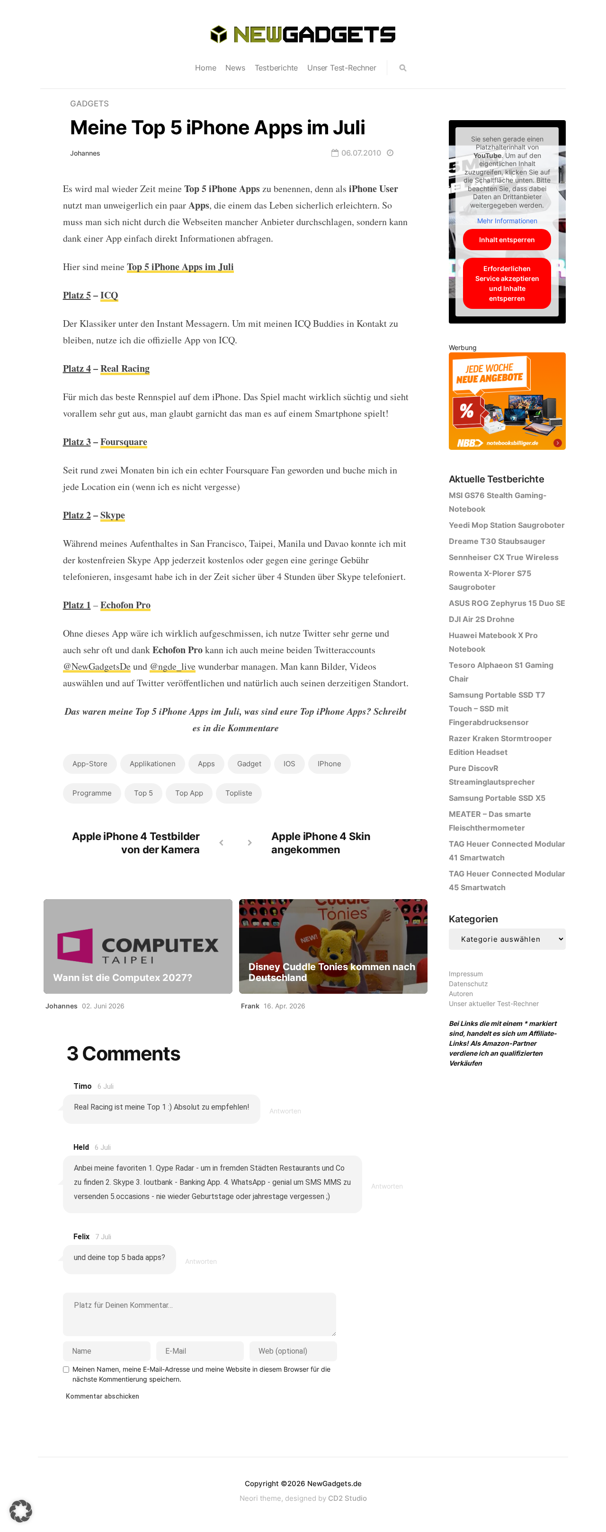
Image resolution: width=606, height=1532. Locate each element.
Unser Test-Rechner (341, 67)
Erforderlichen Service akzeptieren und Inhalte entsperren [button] (507, 283)
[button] (21, 1511)
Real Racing (125, 368)
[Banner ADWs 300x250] (507, 403)
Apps (206, 763)
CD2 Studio (347, 1498)
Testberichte (276, 67)
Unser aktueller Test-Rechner (494, 1003)
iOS (289, 763)
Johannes (85, 153)
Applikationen (153, 763)
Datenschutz (468, 984)
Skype (112, 515)
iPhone (329, 763)
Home (205, 67)
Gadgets (89, 103)
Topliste (238, 792)
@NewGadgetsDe (97, 666)
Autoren (461, 993)
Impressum (466, 974)
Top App (189, 792)
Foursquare (123, 441)
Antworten (285, 1111)
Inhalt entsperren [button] (507, 240)
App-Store (89, 763)
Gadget (249, 763)
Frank (250, 1006)
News (235, 67)
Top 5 (143, 792)
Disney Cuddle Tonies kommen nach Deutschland (332, 972)
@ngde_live (173, 666)
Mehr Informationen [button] (507, 221)
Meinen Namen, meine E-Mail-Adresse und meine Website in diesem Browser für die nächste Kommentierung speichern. (201, 1374)
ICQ (109, 295)
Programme (92, 792)
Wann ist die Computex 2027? (122, 977)
